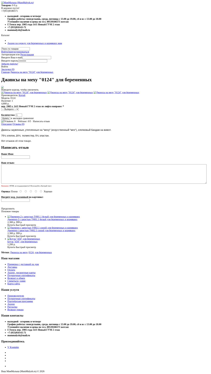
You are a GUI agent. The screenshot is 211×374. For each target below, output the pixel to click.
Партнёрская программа (20, 301)
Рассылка (12, 307)
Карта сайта (13, 283)
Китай (22, 95)
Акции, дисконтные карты (21, 272)
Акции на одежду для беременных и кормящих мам (34, 43)
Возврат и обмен (16, 278)
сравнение (28, 118)
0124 (31, 252)
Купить (11, 225)
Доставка (12, 267)
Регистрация (27, 54)
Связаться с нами (16, 281)
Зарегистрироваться (18, 51)
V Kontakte (13, 347)
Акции (11, 304)
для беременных (43, 252)
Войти (4, 51)
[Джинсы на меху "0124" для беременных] (24, 92)
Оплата (11, 270)
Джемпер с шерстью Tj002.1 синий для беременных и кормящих (41, 230)
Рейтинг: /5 (24, 121)
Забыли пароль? (9, 63)
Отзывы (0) (18, 124)
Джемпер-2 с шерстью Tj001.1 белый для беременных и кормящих (42, 219)
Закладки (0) (7, 69)
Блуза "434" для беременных (22, 241)
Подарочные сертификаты (21, 275)
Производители (15, 295)
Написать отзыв (41, 121)
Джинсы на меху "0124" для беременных (31, 72)
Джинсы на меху (18, 252)
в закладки (16, 118)
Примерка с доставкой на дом (23, 264)
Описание (6, 124)
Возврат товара (15, 309)
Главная (5, 72)
